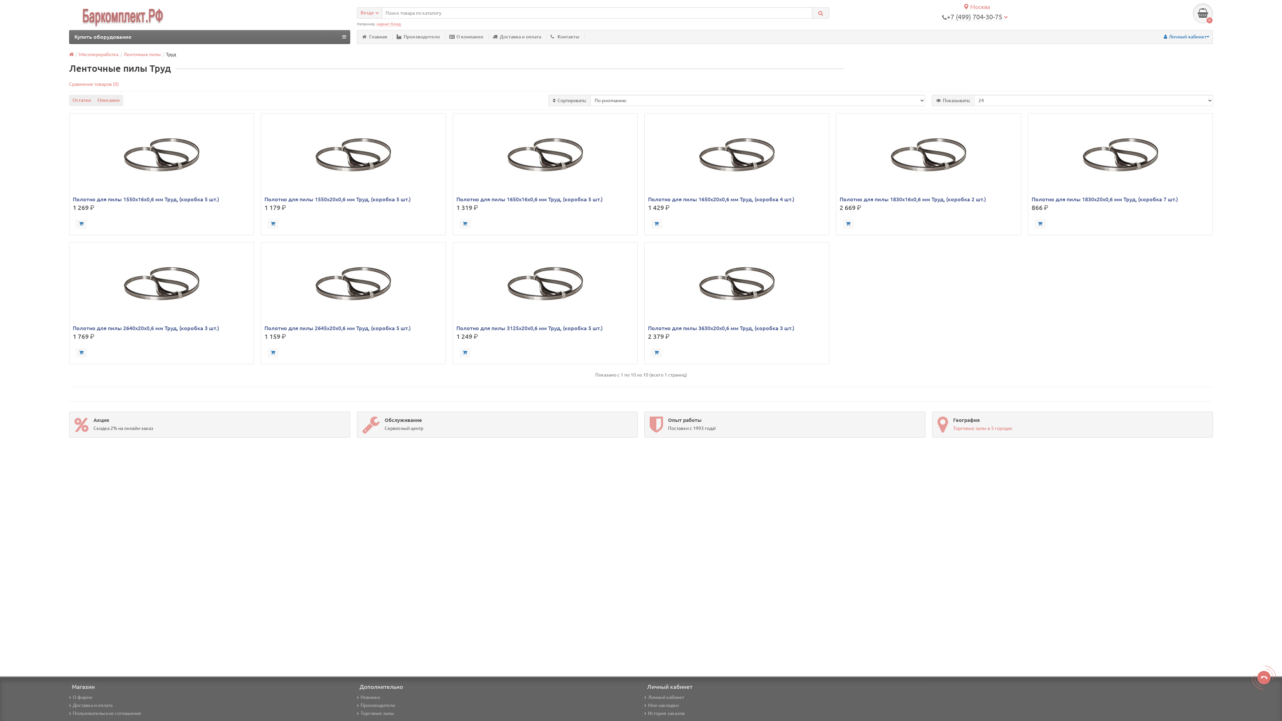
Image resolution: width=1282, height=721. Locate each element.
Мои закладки (663, 705)
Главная (378, 36)
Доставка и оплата (520, 36)
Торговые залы (377, 713)
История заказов (666, 713)
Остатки (81, 100)
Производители (422, 36)
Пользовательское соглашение (107, 713)
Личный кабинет (666, 697)
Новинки (370, 697)
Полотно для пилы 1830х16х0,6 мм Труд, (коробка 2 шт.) (913, 199)
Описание (108, 100)
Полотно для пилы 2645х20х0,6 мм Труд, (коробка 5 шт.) (337, 328)
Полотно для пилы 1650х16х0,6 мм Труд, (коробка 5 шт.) (529, 199)
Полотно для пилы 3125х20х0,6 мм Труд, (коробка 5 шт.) (529, 328)
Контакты (568, 36)
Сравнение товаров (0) (94, 84)
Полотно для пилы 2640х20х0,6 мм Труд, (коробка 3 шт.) (146, 328)
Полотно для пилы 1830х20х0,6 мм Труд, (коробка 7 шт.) (1105, 199)
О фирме (82, 697)
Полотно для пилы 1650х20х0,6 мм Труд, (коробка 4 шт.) (721, 199)
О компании (469, 36)
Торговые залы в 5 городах (982, 428)
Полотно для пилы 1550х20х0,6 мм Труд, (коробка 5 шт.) (337, 199)
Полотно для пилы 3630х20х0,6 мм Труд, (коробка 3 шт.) (721, 328)
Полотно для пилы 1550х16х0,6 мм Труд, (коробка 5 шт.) (146, 199)
